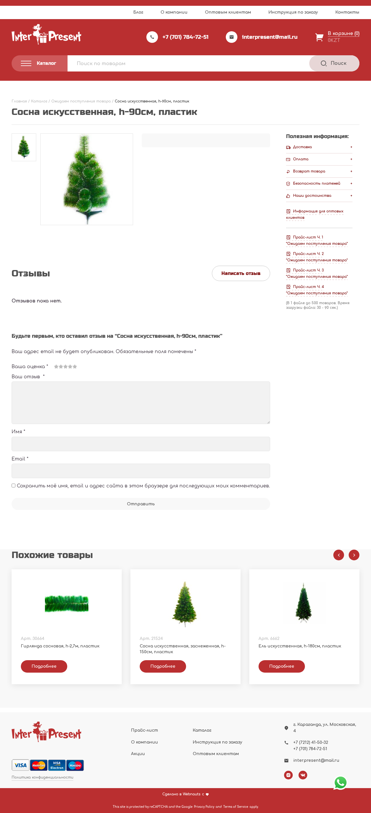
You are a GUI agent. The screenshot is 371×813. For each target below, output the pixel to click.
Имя (18, 431)
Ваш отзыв (28, 376)
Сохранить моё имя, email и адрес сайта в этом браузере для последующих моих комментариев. (143, 486)
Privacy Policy (204, 806)
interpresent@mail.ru (270, 37)
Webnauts (192, 794)
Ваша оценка (30, 366)
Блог (138, 12)
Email (20, 459)
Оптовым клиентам (228, 12)
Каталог (202, 730)
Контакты (347, 12)
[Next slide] (354, 555)
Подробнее (44, 666)
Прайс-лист (144, 730)
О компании (174, 12)
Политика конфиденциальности (42, 777)
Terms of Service (235, 806)
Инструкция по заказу (293, 12)
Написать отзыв (241, 273)
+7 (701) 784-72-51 (185, 37)
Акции (138, 754)
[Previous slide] (338, 555)
